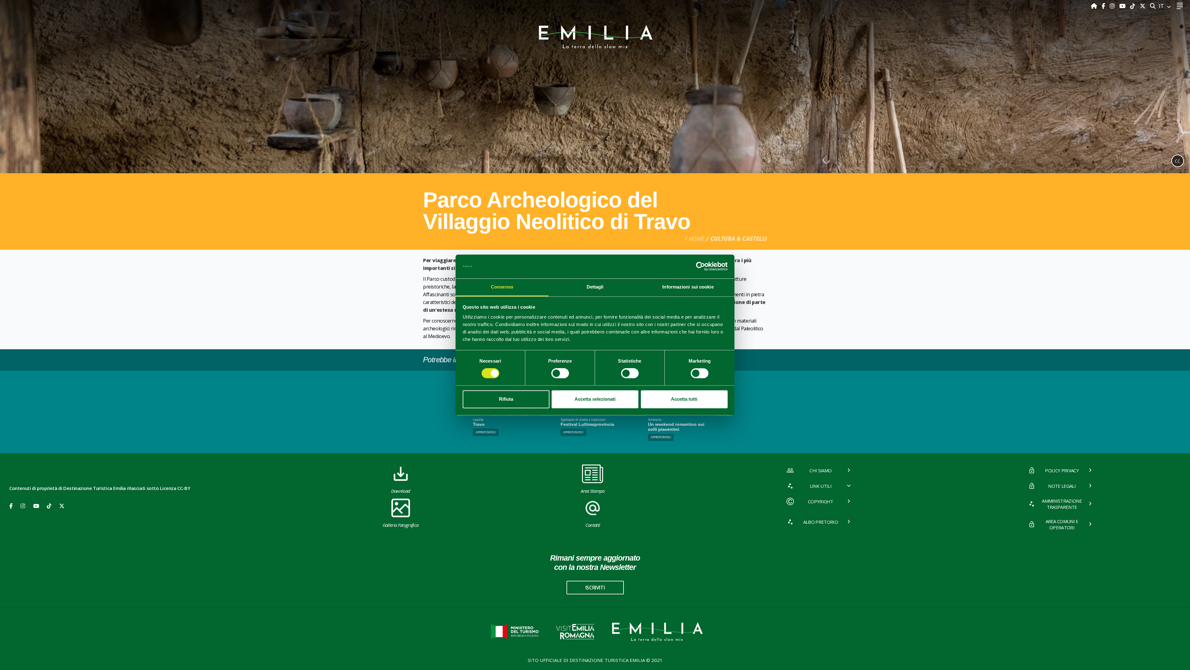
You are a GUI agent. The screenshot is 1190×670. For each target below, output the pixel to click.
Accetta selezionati (595, 399)
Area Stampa (593, 491)
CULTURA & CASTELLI (738, 239)
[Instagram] (1113, 6)
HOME (696, 239)
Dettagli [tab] (595, 286)
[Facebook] (1104, 6)
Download (400, 491)
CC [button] (1177, 161)
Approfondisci (486, 432)
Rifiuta (506, 399)
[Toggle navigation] (1179, 6)
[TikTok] (1133, 6)
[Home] (1095, 6)
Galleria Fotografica (400, 525)
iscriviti (595, 587)
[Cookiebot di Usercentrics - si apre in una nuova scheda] (700, 266)
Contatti (592, 525)
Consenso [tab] (502, 286)
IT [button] (1162, 6)
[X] (1142, 6)
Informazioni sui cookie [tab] (687, 286)
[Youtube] (1123, 6)
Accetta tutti (684, 399)
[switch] (560, 373)
